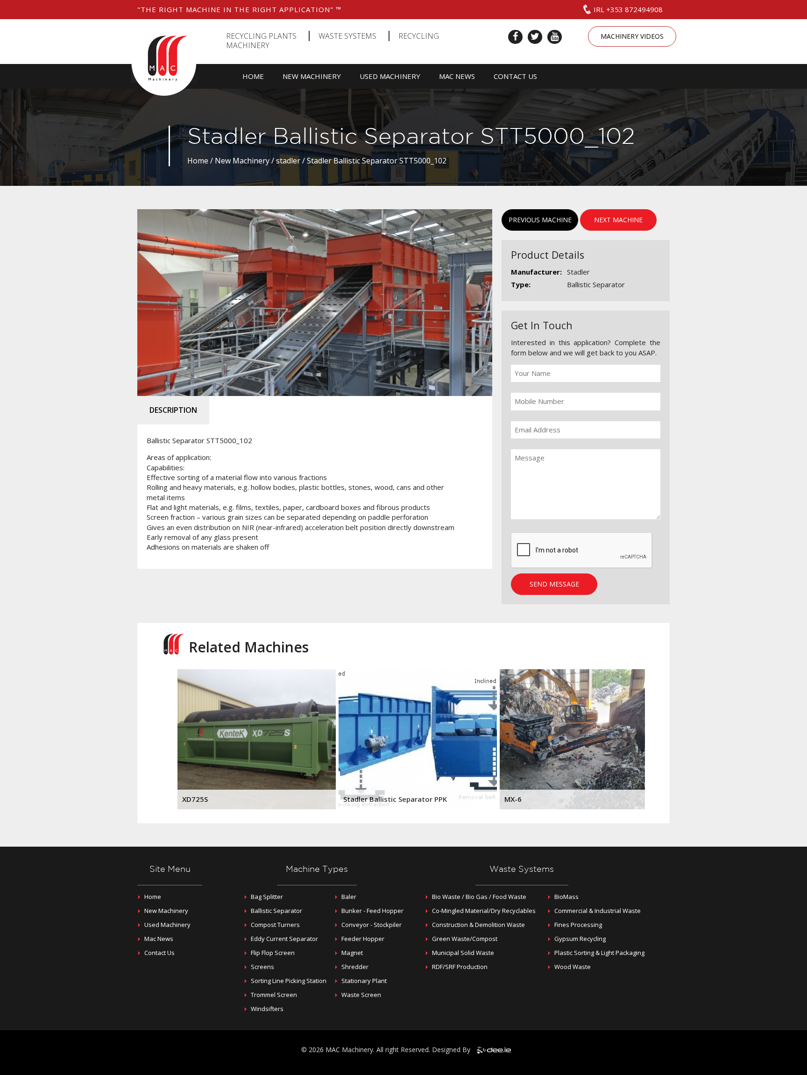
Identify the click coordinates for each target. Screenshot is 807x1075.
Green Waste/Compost (464, 938)
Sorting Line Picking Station (288, 980)
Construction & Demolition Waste (478, 924)
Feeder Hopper (362, 938)
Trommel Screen (274, 994)
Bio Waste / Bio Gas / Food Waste (479, 896)
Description (173, 410)
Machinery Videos (632, 36)
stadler (288, 161)
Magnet (352, 952)
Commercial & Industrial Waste (597, 910)
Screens (262, 966)
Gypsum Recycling (580, 938)
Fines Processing (578, 924)
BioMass (566, 896)
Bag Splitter (267, 896)
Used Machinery (390, 76)
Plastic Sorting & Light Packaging (599, 952)
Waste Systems (347, 36)
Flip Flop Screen (273, 952)
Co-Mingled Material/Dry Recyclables (484, 910)
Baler (348, 896)
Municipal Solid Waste (463, 952)
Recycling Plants (261, 36)
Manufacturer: (536, 271)
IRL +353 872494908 (628, 9)
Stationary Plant (364, 980)
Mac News (457, 76)
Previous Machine (540, 219)
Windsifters (267, 1008)
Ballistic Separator (276, 910)
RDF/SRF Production (460, 966)
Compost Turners (275, 924)
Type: (521, 284)
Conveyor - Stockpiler (371, 924)
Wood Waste (572, 966)
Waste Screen (361, 994)
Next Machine (618, 219)
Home (253, 76)
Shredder (354, 966)
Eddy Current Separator (284, 938)
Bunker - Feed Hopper (372, 910)
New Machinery (312, 76)
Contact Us (515, 76)
